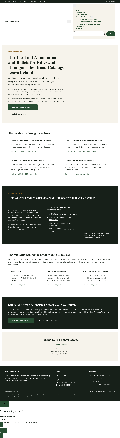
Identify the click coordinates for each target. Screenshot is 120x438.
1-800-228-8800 (110, 1)
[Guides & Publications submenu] (92, 17)
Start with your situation (21, 320)
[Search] (110, 33)
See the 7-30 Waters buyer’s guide (23, 151)
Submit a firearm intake (48, 320)
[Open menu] (69, 21)
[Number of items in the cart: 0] (73, 38)
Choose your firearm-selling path (77, 174)
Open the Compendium (19, 285)
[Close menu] (74, 5)
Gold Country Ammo (12, 21)
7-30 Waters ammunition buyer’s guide (63, 214)
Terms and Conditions (100, 391)
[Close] (4, 404)
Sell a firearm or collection (22, 114)
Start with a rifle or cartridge (23, 107)
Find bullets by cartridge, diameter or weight (81, 151)
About (91, 391)
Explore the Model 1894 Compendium (24, 174)
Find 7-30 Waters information (102, 375)
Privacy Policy (111, 391)
